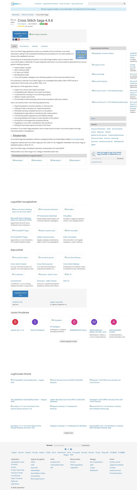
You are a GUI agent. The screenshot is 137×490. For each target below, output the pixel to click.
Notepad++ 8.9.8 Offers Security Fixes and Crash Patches (106, 400)
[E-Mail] (19, 39)
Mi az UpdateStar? (96, 462)
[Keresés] (124, 3)
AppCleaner (15, 484)
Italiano (42, 452)
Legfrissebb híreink (77, 4)
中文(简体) (113, 452)
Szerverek (94, 141)
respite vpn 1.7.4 (17, 330)
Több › (93, 118)
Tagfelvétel (74, 468)
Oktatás (108, 132)
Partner (73, 462)
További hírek (68, 433)
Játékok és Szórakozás (99, 135)
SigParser (14, 481)
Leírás (14, 46)
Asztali (93, 132)
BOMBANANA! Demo (78, 330)
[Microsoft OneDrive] (100, 81)
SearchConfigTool (37, 330)
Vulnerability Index (57, 465)
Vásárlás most (18, 302)
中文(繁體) (121, 452)
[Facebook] (14, 39)
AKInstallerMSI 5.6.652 (115, 331)
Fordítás (112, 468)
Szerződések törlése (38, 473)
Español (28, 452)
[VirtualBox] (69, 209)
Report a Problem (24, 39)
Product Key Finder (18, 470)
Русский (84, 452)
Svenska (91, 452)
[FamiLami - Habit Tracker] (47, 274)
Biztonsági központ (37, 479)
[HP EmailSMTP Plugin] (20, 230)
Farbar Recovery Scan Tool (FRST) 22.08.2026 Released (67, 400)
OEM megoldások (76, 465)
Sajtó (92, 465)
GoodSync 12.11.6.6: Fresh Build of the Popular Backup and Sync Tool (26, 427)
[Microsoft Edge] (98, 74)
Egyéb (93, 145)
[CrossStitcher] (17, 274)
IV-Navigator (55, 327)
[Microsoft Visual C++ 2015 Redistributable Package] (110, 102)
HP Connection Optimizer (47, 216)
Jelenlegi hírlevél (97, 162)
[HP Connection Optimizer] (48, 209)
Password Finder (17, 473)
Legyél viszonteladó (116, 465)
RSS (52, 468)
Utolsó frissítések (64, 4)
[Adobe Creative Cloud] (46, 230)
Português (76, 452)
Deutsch (21, 452)
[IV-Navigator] (57, 320)
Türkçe (97, 452)
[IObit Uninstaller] (71, 230)
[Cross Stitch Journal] (46, 257)
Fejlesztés (100, 132)
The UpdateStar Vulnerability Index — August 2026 (29, 400)
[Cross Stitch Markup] (73, 257)
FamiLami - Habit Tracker (47, 281)
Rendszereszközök (106, 141)
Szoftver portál (115, 462)
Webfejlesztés (119, 141)
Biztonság (114, 138)
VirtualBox (67, 216)
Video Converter (17, 478)
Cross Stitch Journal (44, 264)
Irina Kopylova (22, 24)
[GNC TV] (68, 274)
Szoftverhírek (55, 462)
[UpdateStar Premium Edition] (103, 53)
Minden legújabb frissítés (68, 341)
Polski (69, 452)
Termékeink (38, 4)
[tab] (14, 46)
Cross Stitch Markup (71, 264)
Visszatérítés (35, 476)
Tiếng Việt (104, 452)
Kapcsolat (34, 468)
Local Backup (15, 476)
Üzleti (109, 129)
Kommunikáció (117, 129)
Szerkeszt (44, 46)
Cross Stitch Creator (18, 264)
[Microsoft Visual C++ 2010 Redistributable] (107, 91)
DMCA (33, 462)
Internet (107, 138)
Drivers (13, 467)
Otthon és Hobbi (97, 138)
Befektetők (94, 470)
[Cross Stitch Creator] (20, 257)
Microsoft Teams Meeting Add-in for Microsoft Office (21, 219)
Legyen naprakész (56, 302)
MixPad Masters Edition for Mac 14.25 (98, 331)
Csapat (92, 468)
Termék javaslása (116, 473)
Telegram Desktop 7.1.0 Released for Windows (68, 426)
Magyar (66, 455)
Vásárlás (35, 46)
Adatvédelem (35, 470)
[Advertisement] (49, 184)
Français (35, 452)
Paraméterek (24, 46)
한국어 (54, 452)
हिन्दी (71, 455)
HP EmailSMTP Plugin (19, 237)
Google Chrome (133, 66)
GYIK (32, 465)
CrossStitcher (16, 281)
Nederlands (62, 452)
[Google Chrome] (98, 65)
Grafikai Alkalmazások (116, 135)
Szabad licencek (115, 470)
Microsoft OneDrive (133, 82)
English (14, 452)
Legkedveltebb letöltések (50, 4)
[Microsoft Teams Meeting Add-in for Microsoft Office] (22, 211)
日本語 (48, 452)
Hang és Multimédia (98, 129)
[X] (16, 39)
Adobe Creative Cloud (45, 237)
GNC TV (66, 281)
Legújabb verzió (20, 34)
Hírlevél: (49, 445)
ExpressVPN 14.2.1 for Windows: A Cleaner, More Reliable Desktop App (106, 427)
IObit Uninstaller (69, 237)
